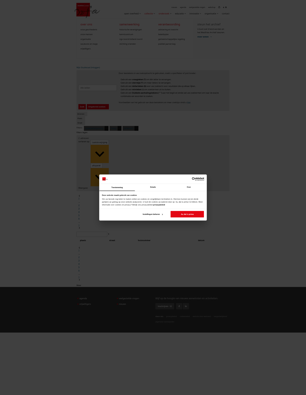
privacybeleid (159, 205)
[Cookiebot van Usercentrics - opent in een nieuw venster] (193, 179)
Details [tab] (153, 187)
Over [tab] (189, 187)
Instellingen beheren (151, 214)
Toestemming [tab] (117, 187)
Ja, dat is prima (187, 214)
